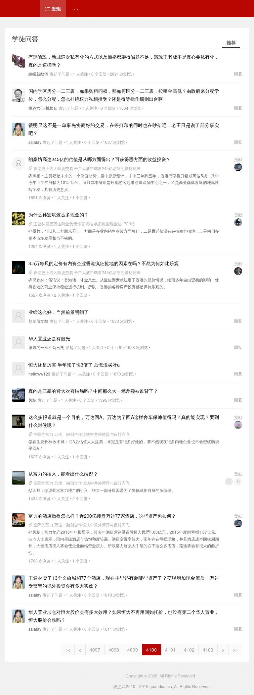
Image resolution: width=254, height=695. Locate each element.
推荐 (231, 42)
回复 (238, 73)
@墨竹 (34, 231)
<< (67, 649)
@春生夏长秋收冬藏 (46, 441)
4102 (189, 649)
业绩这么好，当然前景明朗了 (58, 312)
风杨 (32, 400)
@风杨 (34, 175)
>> (235, 649)
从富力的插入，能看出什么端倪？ (63, 473)
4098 (113, 649)
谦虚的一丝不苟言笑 (46, 347)
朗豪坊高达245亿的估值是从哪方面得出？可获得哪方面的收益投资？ (99, 159)
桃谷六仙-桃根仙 (43, 108)
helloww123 (39, 373)
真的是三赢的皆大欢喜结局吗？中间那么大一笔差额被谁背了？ (93, 390)
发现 (55, 8)
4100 (151, 649)
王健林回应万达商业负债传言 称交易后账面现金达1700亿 (83, 223)
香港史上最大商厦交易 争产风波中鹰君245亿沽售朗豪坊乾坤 (86, 168)
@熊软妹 (36, 279)
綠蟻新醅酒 (38, 74)
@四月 (34, 490)
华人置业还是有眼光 (49, 338)
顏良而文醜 (38, 321)
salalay (34, 142)
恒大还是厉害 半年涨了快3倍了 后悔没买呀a (74, 364)
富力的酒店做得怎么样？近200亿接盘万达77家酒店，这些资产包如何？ (102, 515)
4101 (170, 649)
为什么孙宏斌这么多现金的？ (58, 214)
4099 (132, 649)
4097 (95, 649)
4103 (208, 649)
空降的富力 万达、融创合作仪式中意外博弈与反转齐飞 (81, 434)
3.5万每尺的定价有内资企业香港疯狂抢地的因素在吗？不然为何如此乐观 (103, 263)
